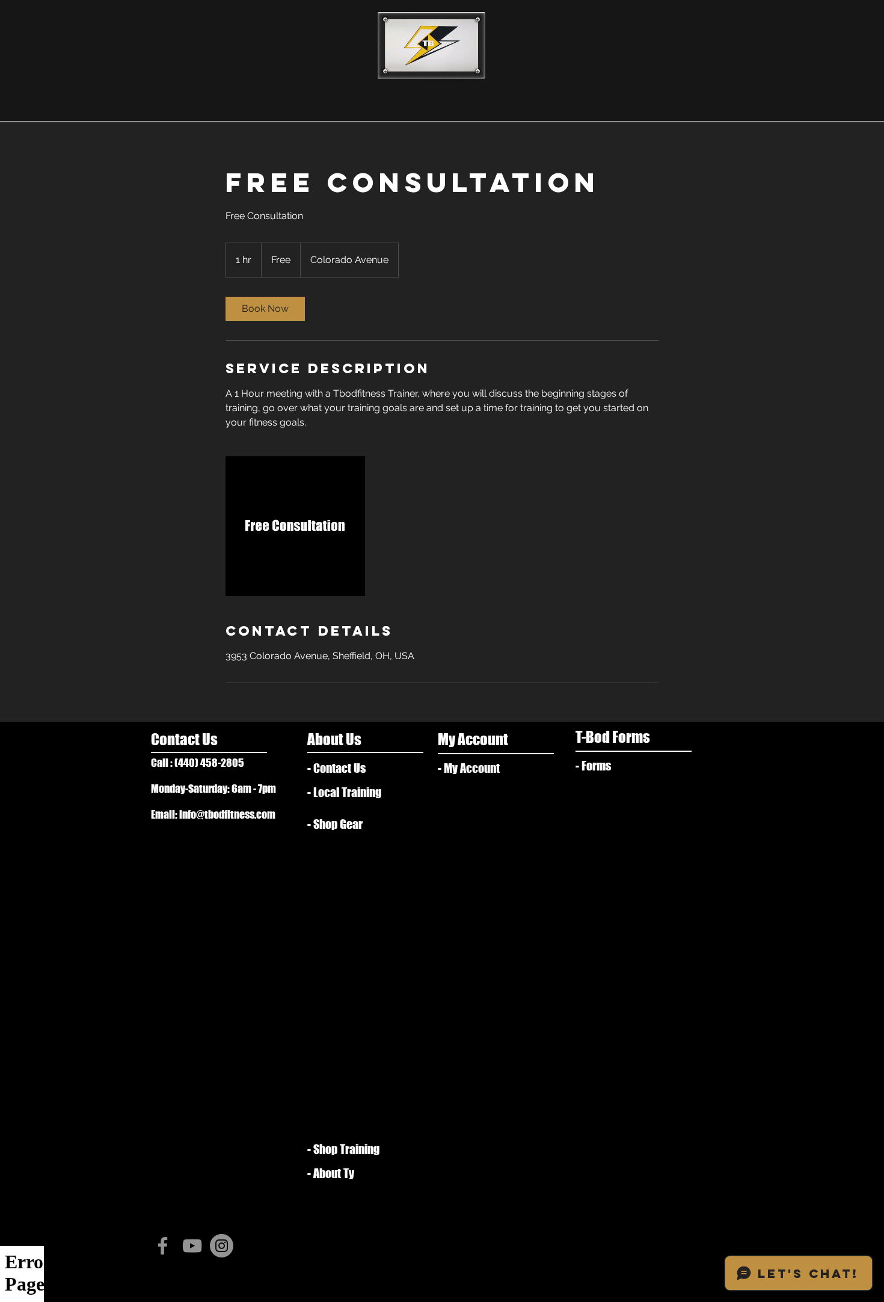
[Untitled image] (295, 526)
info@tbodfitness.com (227, 814)
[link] (265, 309)
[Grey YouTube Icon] (192, 1245)
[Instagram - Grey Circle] (221, 1245)
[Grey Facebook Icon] (162, 1245)
